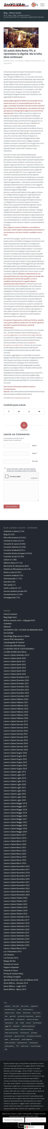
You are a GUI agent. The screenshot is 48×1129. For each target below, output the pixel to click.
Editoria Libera (9, 563)
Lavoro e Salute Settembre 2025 (16, 945)
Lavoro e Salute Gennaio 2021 (16, 734)
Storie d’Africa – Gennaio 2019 (16, 983)
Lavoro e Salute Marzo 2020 (15, 844)
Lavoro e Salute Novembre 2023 (17, 888)
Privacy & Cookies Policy (13, 973)
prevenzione (8, 1036)
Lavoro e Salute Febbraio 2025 (16, 715)
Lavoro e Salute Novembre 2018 (17, 872)
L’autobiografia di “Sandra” (14, 642)
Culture (6, 559)
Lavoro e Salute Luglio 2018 (15, 778)
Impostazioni (24, 1125)
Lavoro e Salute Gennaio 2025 (16, 746)
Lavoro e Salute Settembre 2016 (16, 917)
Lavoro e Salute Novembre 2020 (17, 879)
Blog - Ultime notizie (12, 13)
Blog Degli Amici (10, 617)
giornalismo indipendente (26, 1016)
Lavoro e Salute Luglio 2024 (15, 797)
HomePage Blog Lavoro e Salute (16, 636)
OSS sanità (8, 585)
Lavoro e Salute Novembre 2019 (17, 876)
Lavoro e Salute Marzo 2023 (15, 854)
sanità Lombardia (10, 1043)
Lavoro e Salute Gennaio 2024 (16, 743)
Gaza (6, 1016)
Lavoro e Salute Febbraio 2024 (16, 712)
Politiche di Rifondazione (13, 569)
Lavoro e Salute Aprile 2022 (15, 664)
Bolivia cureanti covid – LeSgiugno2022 (19, 620)
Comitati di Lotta (10, 541)
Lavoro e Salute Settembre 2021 (16, 932)
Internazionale (9, 578)
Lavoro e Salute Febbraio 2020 (16, 699)
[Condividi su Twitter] (19, 411)
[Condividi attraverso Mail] (39, 411)
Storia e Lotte (9, 572)
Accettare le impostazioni (13, 1120)
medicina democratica (11, 1029)
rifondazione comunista (34, 1036)
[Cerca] (35, 4)
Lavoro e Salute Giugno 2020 (15, 753)
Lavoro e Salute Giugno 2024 (15, 765)
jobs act (28, 1023)
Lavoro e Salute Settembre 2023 (16, 939)
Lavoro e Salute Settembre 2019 (16, 926)
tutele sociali (24, 1046)
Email (34, 453)
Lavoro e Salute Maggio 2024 (15, 828)
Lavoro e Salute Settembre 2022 (16, 936)
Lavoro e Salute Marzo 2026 (15, 863)
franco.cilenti (7, 63)
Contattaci (8, 623)
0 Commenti (19, 61)
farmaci (18, 1013)
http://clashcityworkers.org (20, 398)
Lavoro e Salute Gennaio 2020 (16, 731)
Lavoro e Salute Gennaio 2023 (16, 740)
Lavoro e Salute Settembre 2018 (16, 923)
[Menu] (41, 4)
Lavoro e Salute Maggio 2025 (15, 831)
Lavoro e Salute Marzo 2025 (15, 860)
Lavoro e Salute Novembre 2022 (17, 885)
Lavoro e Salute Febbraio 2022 (16, 705)
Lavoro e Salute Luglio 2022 (15, 790)
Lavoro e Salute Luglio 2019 (15, 781)
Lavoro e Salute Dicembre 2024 (16, 693)
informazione (20, 1019)
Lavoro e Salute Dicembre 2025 (16, 696)
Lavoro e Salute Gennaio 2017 (16, 721)
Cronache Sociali (10, 556)
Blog (27, 61)
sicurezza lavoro (10, 594)
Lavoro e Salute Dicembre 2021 (16, 683)
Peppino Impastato (11, 967)
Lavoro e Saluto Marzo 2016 (15, 948)
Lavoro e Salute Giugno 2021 (15, 756)
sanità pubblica (9, 1046)
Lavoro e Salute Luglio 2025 (15, 800)
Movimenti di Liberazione (14, 566)
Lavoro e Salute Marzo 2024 (15, 857)
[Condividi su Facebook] (9, 411)
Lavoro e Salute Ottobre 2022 (15, 904)
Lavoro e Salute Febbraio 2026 (16, 718)
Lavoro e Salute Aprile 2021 (15, 661)
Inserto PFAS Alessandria (14, 639)
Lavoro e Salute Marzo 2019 (15, 841)
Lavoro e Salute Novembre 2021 (17, 882)
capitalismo (34, 1006)
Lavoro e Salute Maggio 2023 (15, 825)
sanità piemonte (22, 1043)
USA (6, 1049)
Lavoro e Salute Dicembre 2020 (16, 680)
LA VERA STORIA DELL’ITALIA (15, 652)
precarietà (34, 1033)
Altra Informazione (11, 537)
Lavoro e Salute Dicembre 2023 (16, 690)
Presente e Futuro (11, 970)
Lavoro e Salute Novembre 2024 (17, 891)
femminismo (27, 1013)
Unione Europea (35, 1046)
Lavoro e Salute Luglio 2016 (15, 772)
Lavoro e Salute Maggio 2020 (15, 816)
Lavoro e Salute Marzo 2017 (15, 835)
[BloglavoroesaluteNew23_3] (20, 4)
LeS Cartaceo (9, 954)
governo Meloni (9, 1019)
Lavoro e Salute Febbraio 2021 (16, 702)
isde (16, 1023)
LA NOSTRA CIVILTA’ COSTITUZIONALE (19, 649)
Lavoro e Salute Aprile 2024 (15, 671)
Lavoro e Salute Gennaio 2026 (16, 749)
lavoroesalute (37, 1023)
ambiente (7, 1006)
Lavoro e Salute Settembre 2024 (16, 942)
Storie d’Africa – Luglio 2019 (15, 986)
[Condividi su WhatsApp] (29, 411)
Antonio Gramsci (10, 614)
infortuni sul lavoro (32, 1019)
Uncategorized (9, 597)
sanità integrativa (27, 1039)
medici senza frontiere (11, 1033)
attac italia (16, 1006)
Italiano (30, 1127)
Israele (22, 1023)
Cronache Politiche (11, 547)
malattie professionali (28, 1026)
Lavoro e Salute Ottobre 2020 (15, 898)
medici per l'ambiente (26, 1029)
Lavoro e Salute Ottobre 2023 (15, 907)
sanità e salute (9, 588)
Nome (34, 445)
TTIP (17, 1046)
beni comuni (25, 1006)
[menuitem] (35, 4)
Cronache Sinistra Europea (14, 553)
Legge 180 (8, 1026)
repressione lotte (19, 1036)
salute (6, 1039)
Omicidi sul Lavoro (11, 964)
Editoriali (7, 626)
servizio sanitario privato (13, 591)
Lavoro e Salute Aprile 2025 (15, 674)
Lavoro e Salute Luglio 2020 (15, 784)
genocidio (13, 1016)
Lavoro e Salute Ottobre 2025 (15, 913)
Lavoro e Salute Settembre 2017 (16, 920)
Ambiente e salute (11, 531)
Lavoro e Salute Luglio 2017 (15, 775)
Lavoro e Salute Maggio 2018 (15, 809)
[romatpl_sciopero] (21, 37)
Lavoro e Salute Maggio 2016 (15, 803)
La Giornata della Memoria (14, 645)
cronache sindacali (11, 575)
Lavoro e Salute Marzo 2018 (15, 838)
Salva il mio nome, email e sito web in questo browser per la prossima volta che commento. (21, 470)
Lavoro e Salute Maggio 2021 (15, 819)
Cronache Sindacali (11, 550)
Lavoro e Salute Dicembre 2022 (16, 686)
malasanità (16, 1026)
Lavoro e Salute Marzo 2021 (15, 847)
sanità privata (33, 1043)
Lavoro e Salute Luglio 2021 (15, 787)
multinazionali (24, 1033)
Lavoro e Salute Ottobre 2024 (15, 910)
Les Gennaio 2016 (11, 958)
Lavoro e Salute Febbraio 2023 (16, 708)
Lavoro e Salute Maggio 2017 (15, 806)
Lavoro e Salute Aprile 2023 (15, 667)
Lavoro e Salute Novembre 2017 (17, 869)
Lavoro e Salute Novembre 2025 (17, 895)
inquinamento (9, 1023)
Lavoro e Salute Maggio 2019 (15, 813)
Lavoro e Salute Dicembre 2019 (16, 677)
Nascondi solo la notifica (35, 1120)
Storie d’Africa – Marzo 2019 (15, 989)
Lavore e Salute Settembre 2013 (16, 655)
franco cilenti (37, 1013)
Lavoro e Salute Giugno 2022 (15, 759)
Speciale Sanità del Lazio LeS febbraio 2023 (21, 980)
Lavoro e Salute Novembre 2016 (17, 866)
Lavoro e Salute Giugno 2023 (15, 762)
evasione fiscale (9, 1013)
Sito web (35, 461)
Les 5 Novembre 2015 (12, 951)
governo (38, 1016)
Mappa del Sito (10, 961)
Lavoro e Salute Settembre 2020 (16, 929)
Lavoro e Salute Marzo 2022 (15, 850)
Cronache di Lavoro (35, 61)
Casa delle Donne (10, 1009)
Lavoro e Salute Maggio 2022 (15, 822)
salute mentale (14, 1039)
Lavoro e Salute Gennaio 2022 (16, 737)
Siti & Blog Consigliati (12, 977)
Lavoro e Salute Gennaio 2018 (16, 724)
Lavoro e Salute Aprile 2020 (15, 658)
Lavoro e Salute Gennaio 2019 (16, 727)
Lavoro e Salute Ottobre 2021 (15, 901)
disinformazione (28, 1009)
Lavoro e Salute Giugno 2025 (15, 768)
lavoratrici (8, 582)
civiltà (19, 1009)
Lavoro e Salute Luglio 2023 (15, 794)
